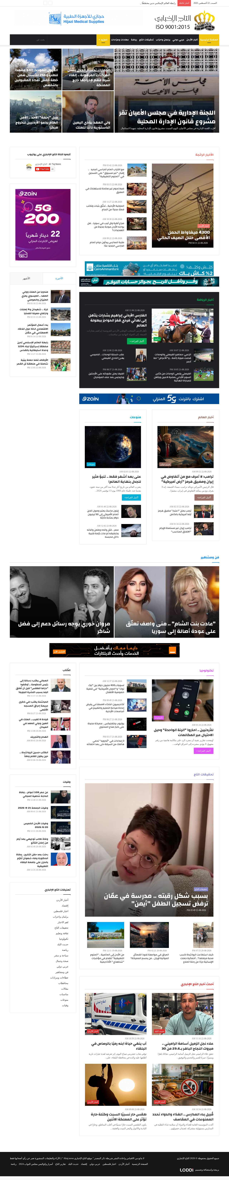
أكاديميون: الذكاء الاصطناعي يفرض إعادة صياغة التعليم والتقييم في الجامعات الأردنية (105, 708)
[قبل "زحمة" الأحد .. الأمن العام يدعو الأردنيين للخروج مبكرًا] (36, 112)
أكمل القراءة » (137, 341)
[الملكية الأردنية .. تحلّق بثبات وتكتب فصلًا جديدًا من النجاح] (137, 206)
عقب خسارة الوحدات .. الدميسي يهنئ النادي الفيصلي (107, 356)
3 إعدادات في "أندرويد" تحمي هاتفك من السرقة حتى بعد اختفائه (105, 743)
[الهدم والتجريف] (60, 741)
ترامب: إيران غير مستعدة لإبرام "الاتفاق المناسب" (175, 530)
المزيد (104, 40)
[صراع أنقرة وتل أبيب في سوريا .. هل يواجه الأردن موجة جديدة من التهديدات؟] (137, 223)
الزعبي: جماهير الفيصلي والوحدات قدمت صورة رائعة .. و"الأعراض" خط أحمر (172, 358)
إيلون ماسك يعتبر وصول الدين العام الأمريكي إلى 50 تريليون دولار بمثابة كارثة (103, 514)
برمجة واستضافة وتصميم (207, 1169)
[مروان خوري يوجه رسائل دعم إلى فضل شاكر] (62, 602)
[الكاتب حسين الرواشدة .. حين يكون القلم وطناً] (60, 757)
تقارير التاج (60, 1164)
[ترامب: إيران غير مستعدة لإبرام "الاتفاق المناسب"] (204, 528)
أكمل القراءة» (204, 497)
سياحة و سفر (61, 955)
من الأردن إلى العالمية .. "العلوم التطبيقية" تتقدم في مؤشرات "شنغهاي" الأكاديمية (107, 958)
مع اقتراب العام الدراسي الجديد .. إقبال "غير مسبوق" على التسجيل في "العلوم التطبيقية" (106, 173)
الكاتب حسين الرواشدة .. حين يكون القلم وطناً (34, 754)
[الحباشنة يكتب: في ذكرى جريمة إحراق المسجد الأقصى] (60, 706)
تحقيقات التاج (146, 40)
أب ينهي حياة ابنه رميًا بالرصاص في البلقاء (119, 1046)
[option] (114, 91)
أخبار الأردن (192, 40)
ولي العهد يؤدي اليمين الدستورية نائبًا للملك (91, 125)
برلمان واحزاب (163, 40)
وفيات (65, 1005)
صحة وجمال (62, 961)
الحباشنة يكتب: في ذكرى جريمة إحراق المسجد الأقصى (33, 706)
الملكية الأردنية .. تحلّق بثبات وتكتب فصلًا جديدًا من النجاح (105, 208)
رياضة (134, 40)
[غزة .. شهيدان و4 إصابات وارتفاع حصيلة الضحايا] (60, 314)
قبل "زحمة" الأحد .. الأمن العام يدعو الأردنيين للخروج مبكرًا (36, 122)
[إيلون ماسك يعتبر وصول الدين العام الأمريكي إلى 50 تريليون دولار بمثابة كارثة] (131, 511)
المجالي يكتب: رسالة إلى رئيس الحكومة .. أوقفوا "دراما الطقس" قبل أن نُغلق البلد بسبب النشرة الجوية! (32, 686)
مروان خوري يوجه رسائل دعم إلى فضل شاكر (64, 627)
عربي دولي (178, 40)
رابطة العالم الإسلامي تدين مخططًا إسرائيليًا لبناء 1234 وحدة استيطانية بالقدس (137, 3)
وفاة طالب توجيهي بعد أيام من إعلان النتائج (32, 841)
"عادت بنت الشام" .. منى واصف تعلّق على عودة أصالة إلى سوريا (171, 627)
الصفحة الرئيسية (209, 40)
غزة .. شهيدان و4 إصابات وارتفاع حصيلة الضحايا (34, 311)
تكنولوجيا (63, 939)
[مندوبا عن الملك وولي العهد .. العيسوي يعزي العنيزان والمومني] (60, 296)
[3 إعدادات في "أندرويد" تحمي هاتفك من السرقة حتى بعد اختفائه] (137, 741)
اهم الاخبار (63, 922)
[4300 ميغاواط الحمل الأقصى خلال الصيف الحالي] (182, 206)
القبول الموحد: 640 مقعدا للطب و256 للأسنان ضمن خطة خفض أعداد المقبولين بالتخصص (36, 77)
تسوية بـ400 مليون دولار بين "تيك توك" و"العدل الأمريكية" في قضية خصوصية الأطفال (105, 689)
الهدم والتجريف (39, 737)
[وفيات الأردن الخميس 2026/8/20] (60, 828)
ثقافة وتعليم (62, 933)
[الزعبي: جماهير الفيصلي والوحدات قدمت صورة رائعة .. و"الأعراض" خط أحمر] (203, 355)
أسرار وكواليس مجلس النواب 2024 (36, 1164)
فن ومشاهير (61, 972)
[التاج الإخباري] (186, 20)
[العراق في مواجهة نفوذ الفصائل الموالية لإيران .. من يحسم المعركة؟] (149, 935)
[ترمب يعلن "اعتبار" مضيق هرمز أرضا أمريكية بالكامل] (204, 511)
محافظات (63, 983)
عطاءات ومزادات (120, 40)
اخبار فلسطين (61, 911)
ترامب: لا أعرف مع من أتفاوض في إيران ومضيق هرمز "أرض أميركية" (187, 479)
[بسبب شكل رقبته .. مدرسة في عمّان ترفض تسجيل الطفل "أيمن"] (149, 850)
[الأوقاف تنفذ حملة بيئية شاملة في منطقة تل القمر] (60, 364)
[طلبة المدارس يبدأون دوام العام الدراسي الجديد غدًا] (137, 243)
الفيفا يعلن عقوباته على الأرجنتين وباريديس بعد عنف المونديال (106, 375)
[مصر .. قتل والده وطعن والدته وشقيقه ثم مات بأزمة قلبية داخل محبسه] (131, 530)
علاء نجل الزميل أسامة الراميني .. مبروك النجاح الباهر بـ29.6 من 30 (187, 1046)
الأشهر (26, 278)
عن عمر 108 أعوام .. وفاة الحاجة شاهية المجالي (33, 794)
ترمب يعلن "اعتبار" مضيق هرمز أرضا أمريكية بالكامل (174, 512)
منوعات (64, 1000)
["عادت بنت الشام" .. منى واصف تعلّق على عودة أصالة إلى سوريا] (166, 602)
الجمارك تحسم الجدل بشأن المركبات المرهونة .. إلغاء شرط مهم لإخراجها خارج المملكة (88, 77)
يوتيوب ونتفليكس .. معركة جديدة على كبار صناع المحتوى (106, 725)
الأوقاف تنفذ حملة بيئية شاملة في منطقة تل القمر (32, 362)
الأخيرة (59, 278)
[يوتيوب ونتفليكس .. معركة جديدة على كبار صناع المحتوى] (137, 724)
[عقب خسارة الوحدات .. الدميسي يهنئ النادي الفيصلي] (141, 355)
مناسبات (64, 994)
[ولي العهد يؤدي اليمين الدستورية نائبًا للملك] (88, 112)
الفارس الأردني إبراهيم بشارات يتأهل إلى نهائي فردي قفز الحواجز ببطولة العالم (117, 320)
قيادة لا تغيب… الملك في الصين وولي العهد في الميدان (33, 723)
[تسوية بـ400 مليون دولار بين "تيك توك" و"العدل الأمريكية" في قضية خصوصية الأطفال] (137, 685)
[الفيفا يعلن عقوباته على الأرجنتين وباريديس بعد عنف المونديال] (137, 374)
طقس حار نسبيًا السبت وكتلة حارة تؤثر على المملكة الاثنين (119, 1117)
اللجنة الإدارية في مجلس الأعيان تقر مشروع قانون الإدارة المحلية (167, 117)
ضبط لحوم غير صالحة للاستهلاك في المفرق (105, 190)
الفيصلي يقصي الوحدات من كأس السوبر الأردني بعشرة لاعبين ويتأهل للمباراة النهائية (172, 377)
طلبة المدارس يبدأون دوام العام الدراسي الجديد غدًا (107, 244)
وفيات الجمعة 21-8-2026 (33, 808)
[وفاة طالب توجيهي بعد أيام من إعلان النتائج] (60, 843)
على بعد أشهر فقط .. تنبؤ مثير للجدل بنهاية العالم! (116, 479)
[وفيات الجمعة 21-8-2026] (60, 812)
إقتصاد (65, 905)
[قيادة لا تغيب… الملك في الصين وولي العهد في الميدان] (60, 724)
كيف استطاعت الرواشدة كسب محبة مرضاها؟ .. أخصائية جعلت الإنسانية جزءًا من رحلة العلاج (196, 958)
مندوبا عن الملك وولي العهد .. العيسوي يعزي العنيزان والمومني (34, 296)
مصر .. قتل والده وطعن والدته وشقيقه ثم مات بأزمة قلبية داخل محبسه (103, 533)
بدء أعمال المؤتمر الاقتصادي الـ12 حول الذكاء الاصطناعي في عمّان (33, 329)
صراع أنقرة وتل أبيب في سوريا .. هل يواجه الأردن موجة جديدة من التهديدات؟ (105, 227)
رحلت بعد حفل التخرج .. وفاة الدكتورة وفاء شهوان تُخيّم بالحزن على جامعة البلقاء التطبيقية (32, 860)
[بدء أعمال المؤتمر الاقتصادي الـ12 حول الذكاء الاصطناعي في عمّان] (60, 329)
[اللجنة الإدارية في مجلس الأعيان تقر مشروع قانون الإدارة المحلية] (166, 91)
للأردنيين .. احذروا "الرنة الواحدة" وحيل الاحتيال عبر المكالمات (183, 732)
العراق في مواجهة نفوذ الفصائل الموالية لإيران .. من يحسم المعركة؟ (150, 956)
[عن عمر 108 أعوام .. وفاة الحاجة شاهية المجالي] (60, 796)
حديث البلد (62, 944)
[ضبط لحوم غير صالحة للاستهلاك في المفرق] (137, 189)
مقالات (64, 988)
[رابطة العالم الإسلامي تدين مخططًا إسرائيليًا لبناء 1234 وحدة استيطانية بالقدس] (60, 347)
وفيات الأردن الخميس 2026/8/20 (36, 825)
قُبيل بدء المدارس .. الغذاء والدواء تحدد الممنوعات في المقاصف (182, 1117)
